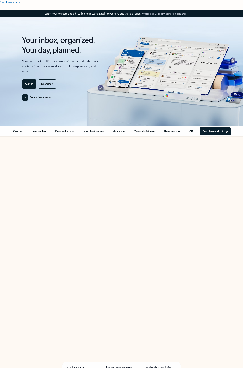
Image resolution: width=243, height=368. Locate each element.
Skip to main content (12, 2)
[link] (18, 132)
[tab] (23, 172)
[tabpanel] (120, 238)
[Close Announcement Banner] (226, 13)
